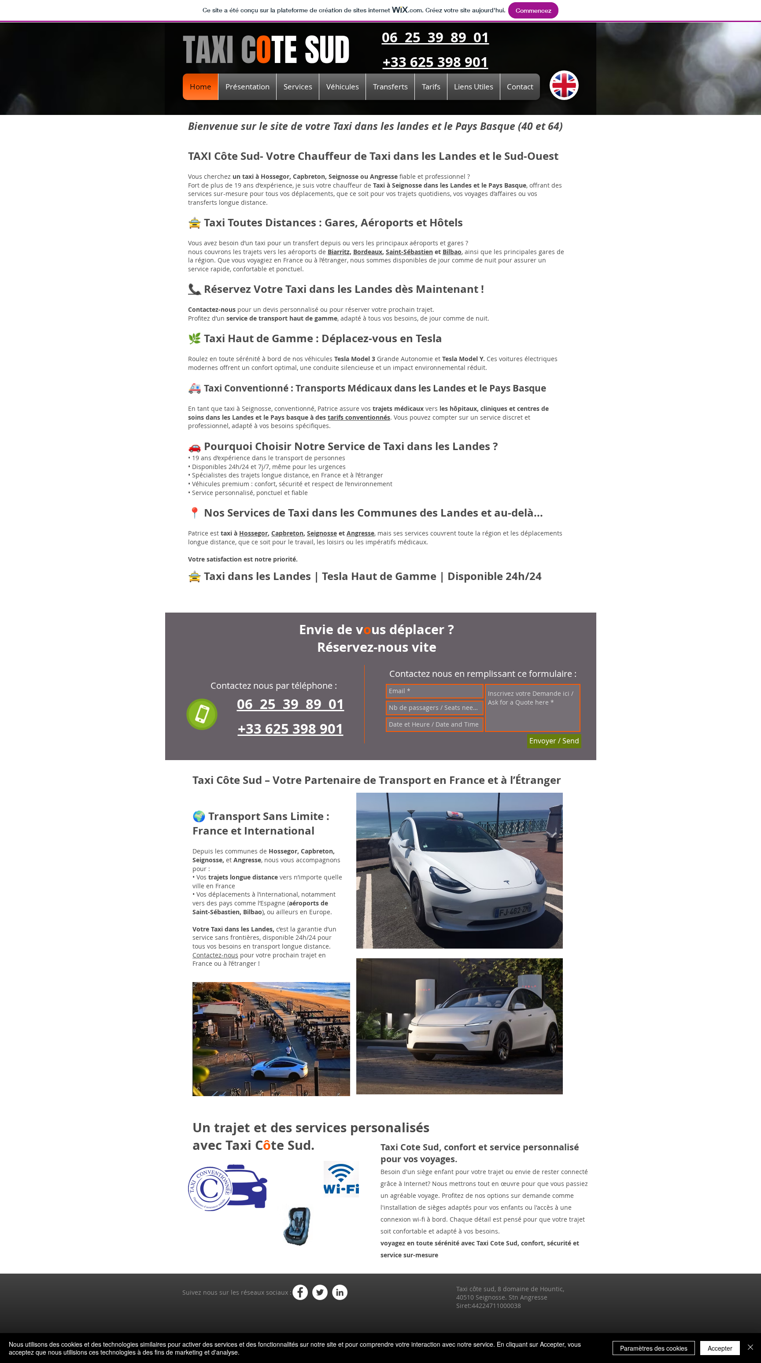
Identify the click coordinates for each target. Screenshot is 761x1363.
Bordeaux (367, 251)
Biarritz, (339, 251)
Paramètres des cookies (653, 1348)
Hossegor (253, 533)
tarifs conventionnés (359, 417)
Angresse (360, 533)
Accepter (720, 1348)
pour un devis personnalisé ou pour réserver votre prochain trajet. (311, 309)
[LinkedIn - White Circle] (339, 1292)
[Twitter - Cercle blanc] (320, 1292)
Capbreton (287, 533)
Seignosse (322, 533)
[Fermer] (750, 1348)
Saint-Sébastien (409, 251)
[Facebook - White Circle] (300, 1292)
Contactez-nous (215, 955)
